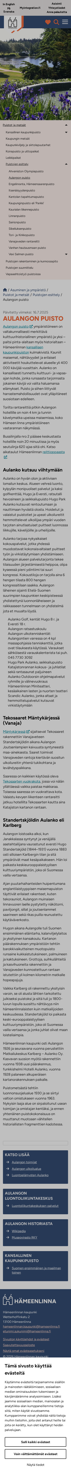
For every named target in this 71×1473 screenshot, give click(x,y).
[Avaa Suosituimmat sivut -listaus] (49, 22)
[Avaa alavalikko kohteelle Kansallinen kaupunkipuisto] (66, 132)
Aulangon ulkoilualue (26, 1169)
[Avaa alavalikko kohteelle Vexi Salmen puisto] (66, 254)
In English (9, 4)
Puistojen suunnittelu (19, 268)
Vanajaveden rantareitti (24, 241)
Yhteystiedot (56, 8)
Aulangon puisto (19, 177)
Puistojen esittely (17, 164)
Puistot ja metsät (14, 125)
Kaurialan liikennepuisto (24, 209)
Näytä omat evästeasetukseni (23, 1351)
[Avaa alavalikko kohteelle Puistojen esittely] (66, 164)
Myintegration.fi (30, 8)
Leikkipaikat (13, 158)
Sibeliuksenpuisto (20, 228)
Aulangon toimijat (24, 1162)
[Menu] (65, 22)
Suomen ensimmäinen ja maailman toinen (36, 1270)
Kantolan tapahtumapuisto (26, 197)
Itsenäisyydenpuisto (22, 190)
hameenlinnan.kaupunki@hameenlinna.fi (31, 1326)
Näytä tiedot (35, 1465)
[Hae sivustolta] (56, 22)
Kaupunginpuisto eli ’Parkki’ (26, 203)
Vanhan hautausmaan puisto (27, 248)
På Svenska (8, 10)
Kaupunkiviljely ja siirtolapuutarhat (28, 145)
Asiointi (57, 3)
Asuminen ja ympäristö (28, 290)
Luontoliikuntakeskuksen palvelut (35, 1206)
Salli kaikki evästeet (35, 1442)
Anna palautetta (57, 12)
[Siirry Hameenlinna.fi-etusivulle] (5, 290)
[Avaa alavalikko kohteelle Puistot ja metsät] (66, 125)
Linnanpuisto (17, 216)
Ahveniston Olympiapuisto (26, 171)
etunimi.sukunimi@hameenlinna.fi (27, 1331)
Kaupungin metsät (18, 138)
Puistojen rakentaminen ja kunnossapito (32, 261)
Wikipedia (19, 1231)
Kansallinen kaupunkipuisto (23, 132)
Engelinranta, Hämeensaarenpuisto (31, 184)
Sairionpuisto (17, 222)
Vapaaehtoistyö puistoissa (23, 274)
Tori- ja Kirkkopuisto (22, 235)
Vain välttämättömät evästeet (35, 1454)
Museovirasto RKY (24, 1237)
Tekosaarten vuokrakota (21, 781)
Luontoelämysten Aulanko (30, 1175)
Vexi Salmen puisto (21, 254)
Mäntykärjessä (14, 731)
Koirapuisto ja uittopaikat (22, 151)
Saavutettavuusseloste (19, 1345)
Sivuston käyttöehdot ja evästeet (26, 1339)
